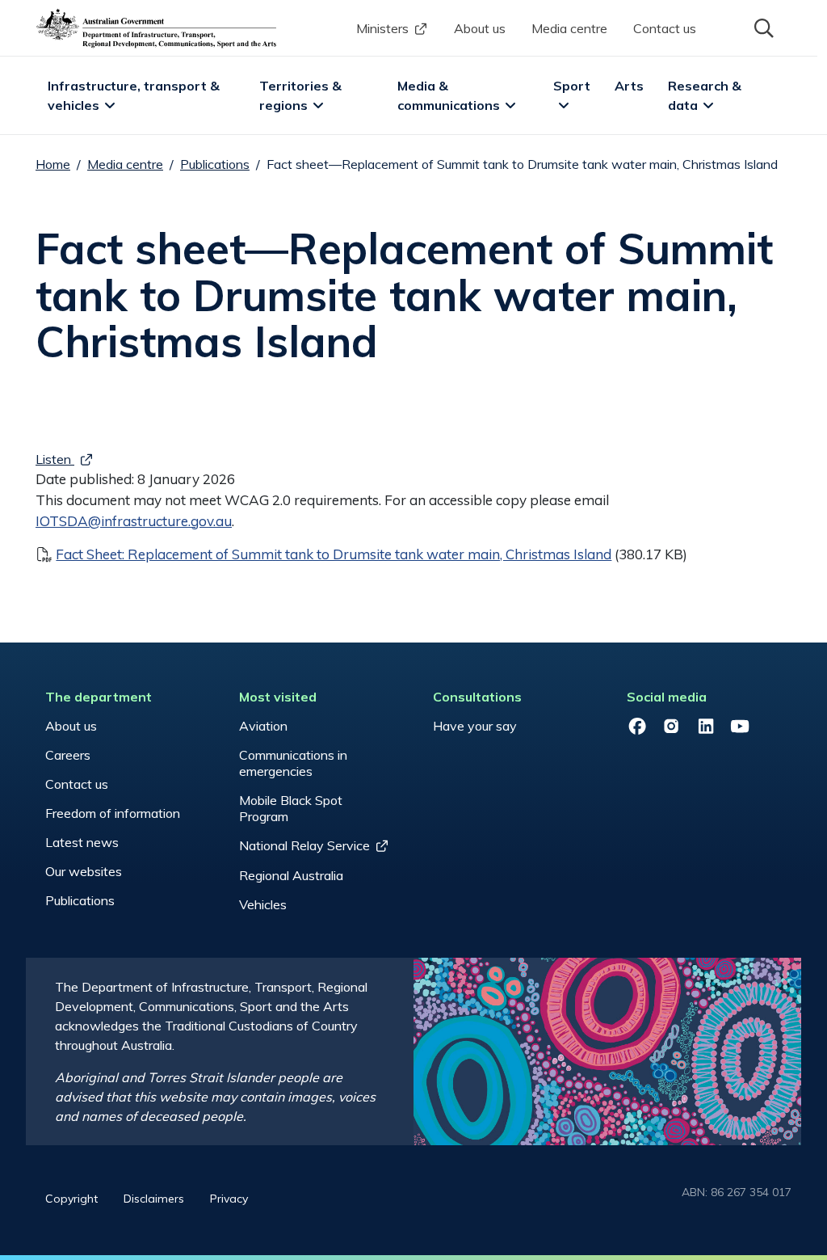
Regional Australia (291, 875)
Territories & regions (302, 95)
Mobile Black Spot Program (290, 808)
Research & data (706, 95)
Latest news (82, 842)
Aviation (263, 726)
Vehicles (263, 904)
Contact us (664, 28)
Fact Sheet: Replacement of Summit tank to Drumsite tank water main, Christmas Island (333, 554)
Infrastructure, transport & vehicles (135, 95)
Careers (67, 755)
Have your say (475, 726)
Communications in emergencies (293, 763)
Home (53, 164)
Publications (215, 164)
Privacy (229, 1198)
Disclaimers (154, 1198)
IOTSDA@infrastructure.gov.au (134, 520)
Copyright (71, 1198)
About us (480, 28)
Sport (571, 86)
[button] (762, 27)
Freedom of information (112, 813)
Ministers (382, 28)
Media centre (569, 28)
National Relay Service (304, 845)
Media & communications (448, 95)
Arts (629, 86)
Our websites (83, 871)
